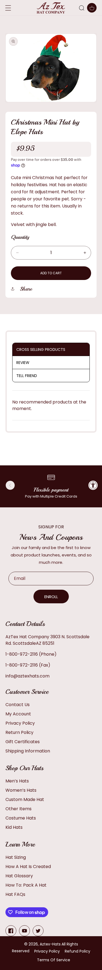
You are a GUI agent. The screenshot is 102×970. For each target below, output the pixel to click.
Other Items (18, 809)
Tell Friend (26, 375)
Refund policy (77, 951)
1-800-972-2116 (21, 654)
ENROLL (51, 597)
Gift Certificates (22, 742)
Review (22, 362)
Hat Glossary (19, 876)
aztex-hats (50, 944)
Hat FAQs (15, 894)
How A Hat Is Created (28, 866)
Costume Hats (20, 818)
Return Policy (19, 732)
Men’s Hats (17, 781)
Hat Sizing (15, 857)
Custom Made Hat (24, 799)
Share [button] (26, 288)
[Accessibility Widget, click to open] (93, 485)
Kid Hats (14, 827)
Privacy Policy (20, 723)
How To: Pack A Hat (26, 885)
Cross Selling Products (40, 349)
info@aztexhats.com (27, 676)
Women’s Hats (20, 790)
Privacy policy (47, 951)
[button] (81, 8)
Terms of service (53, 960)
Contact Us (17, 704)
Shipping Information (27, 751)
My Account (18, 714)
